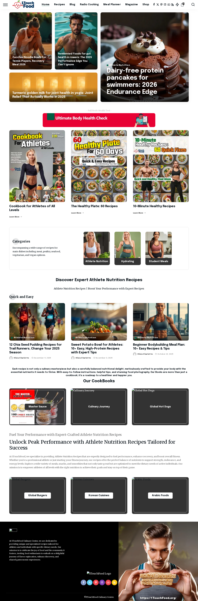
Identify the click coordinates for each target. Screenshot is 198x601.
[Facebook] (154, 4)
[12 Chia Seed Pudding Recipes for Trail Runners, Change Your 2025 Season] (37, 322)
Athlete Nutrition (119, 65)
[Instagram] (165, 4)
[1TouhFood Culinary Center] (24, 4)
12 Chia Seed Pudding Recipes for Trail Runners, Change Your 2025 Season (35, 348)
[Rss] (172, 4)
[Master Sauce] (37, 406)
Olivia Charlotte (21, 358)
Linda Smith (117, 99)
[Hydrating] (127, 248)
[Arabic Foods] (160, 495)
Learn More (14, 217)
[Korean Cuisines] (99, 495)
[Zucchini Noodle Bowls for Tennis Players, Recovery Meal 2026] (30, 40)
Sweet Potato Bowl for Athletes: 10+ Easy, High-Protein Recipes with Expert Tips (97, 348)
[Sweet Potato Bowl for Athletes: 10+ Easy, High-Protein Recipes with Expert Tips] (99, 322)
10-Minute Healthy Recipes (154, 206)
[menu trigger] (7, 4)
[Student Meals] (158, 248)
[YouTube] (169, 4)
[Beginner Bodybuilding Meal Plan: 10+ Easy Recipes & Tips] (161, 322)
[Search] (193, 4)
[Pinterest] (161, 4)
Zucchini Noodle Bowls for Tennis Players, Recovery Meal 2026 (29, 61)
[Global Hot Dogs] (160, 406)
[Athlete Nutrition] (97, 248)
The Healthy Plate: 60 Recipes (94, 206)
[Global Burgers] (37, 495)
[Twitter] (157, 4)
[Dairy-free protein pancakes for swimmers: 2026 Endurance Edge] (145, 57)
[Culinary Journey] (99, 406)
